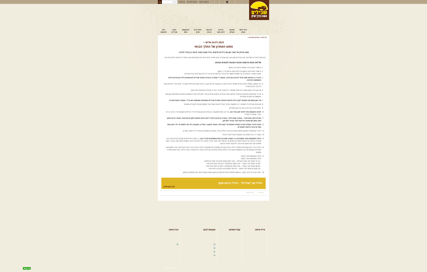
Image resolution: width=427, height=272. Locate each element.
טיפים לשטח (235, 244)
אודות (176, 233)
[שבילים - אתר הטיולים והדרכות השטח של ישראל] (259, 10)
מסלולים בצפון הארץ (233, 233)
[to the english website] (232, 2)
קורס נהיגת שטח (259, 244)
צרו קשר (182, 2)
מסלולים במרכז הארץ (232, 237)
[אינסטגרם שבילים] (217, 2)
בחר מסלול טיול (259, 233)
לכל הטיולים (169, 186)
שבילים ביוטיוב (207, 241)
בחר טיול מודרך (259, 237)
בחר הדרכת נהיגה (258, 241)
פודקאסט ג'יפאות (194, 248)
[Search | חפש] (160, 2)
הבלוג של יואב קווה (192, 244)
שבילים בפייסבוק (207, 233)
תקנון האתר (174, 241)
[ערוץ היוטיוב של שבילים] (222, 2)
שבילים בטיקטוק (207, 257)
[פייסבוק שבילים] (212, 2)
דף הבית (264, 38)
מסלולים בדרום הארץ (232, 241)
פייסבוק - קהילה (207, 237)
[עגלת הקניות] (227, 2)
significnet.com (169, 268)
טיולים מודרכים (254, 38)
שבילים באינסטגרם (192, 252)
